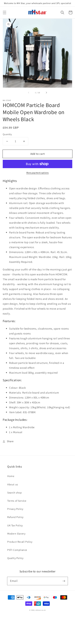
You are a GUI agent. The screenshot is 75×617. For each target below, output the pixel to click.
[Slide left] (29, 93)
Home (10, 476)
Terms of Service (16, 500)
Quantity (7, 134)
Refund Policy (15, 517)
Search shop (14, 492)
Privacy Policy (15, 509)
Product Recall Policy (19, 541)
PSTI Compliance (17, 550)
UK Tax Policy (15, 525)
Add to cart (37, 153)
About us (12, 484)
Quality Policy (15, 558)
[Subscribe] (64, 581)
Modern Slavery (16, 533)
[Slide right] (46, 93)
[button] (5, 13)
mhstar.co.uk (40, 610)
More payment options (37, 172)
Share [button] (10, 441)
